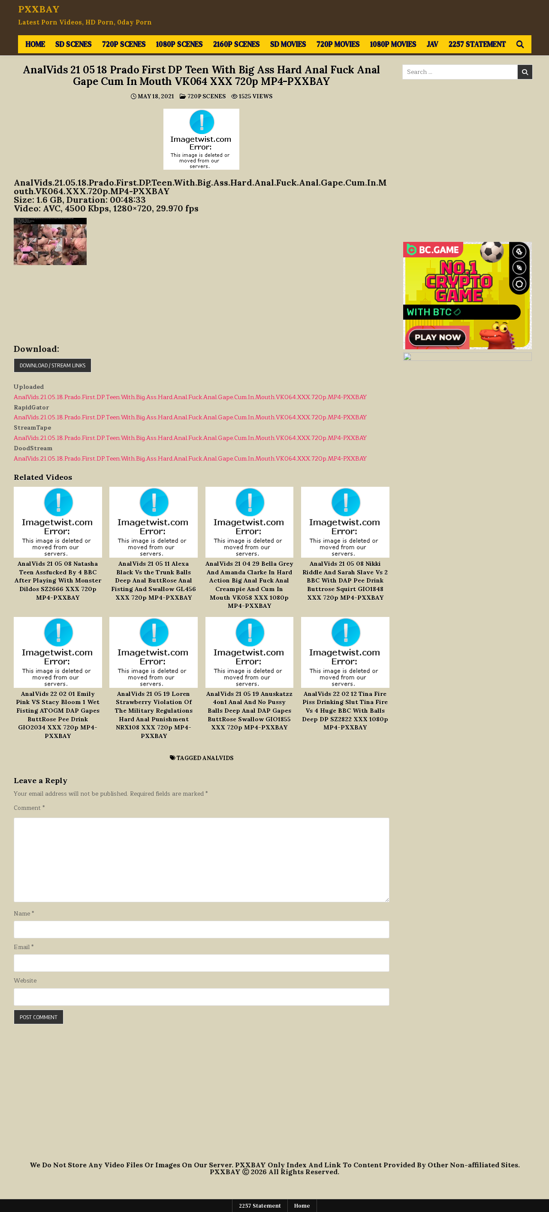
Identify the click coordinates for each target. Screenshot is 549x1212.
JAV (432, 44)
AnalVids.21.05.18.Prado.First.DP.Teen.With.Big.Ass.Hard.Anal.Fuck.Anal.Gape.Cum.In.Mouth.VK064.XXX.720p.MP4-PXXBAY (190, 397)
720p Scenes (124, 44)
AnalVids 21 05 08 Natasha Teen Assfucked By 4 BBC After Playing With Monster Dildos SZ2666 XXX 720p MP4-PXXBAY (58, 580)
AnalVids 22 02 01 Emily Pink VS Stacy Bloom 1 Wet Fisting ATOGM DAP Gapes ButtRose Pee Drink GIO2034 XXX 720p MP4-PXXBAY (58, 715)
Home (35, 44)
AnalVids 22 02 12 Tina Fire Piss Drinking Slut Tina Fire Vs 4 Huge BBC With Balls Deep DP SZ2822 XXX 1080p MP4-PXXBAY (345, 710)
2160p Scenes (236, 44)
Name (24, 914)
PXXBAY (39, 9)
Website (25, 981)
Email (23, 947)
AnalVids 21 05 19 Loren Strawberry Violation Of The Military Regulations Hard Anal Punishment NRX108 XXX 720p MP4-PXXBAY (154, 715)
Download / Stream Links (52, 365)
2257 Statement (477, 44)
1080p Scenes (179, 44)
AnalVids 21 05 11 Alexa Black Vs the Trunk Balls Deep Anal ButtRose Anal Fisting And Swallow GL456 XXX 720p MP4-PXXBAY (153, 580)
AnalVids (217, 758)
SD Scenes (73, 44)
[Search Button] (520, 44)
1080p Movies (393, 44)
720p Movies (338, 44)
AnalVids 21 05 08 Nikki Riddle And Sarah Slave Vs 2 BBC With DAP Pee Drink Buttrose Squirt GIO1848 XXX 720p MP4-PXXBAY (345, 580)
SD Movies (288, 44)
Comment (29, 808)
